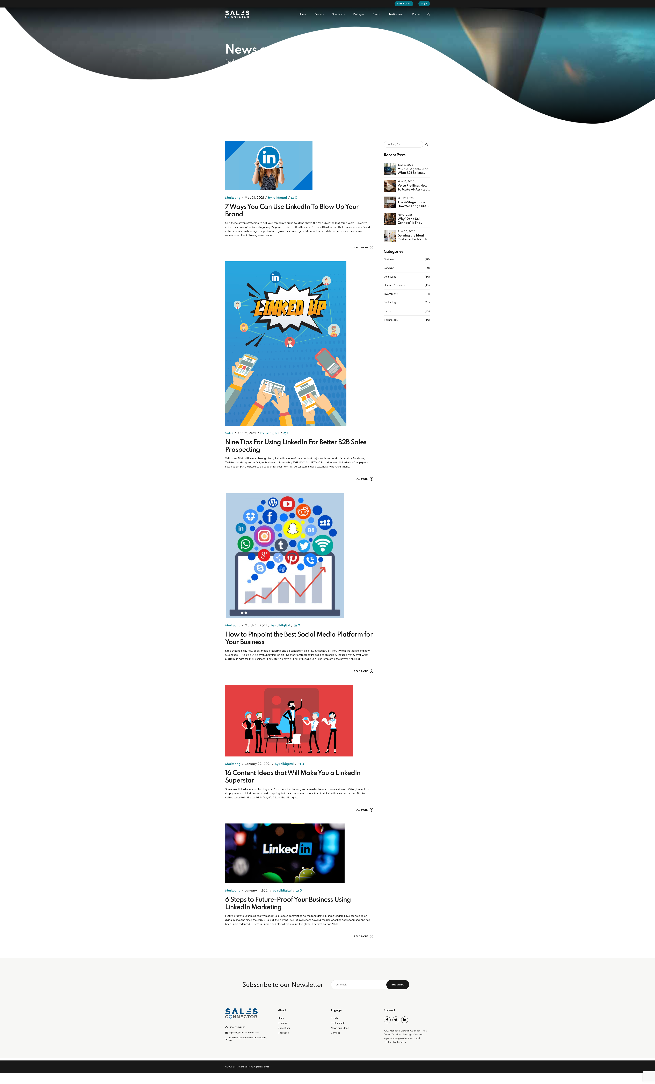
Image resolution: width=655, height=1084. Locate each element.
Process (319, 14)
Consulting (390, 277)
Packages (358, 14)
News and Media (340, 1028)
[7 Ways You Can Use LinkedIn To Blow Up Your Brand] (299, 165)
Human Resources (394, 285)
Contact (416, 14)
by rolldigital (277, 197)
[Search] (428, 14)
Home (302, 14)
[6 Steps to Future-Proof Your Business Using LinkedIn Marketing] (299, 853)
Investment (391, 294)
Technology (391, 320)
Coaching (389, 268)
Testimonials (396, 14)
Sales (229, 433)
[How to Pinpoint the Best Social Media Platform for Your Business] (299, 555)
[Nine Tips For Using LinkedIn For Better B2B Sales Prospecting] (299, 343)
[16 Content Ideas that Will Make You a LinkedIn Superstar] (299, 720)
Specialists (338, 14)
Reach (376, 14)
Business (389, 259)
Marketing (233, 197)
